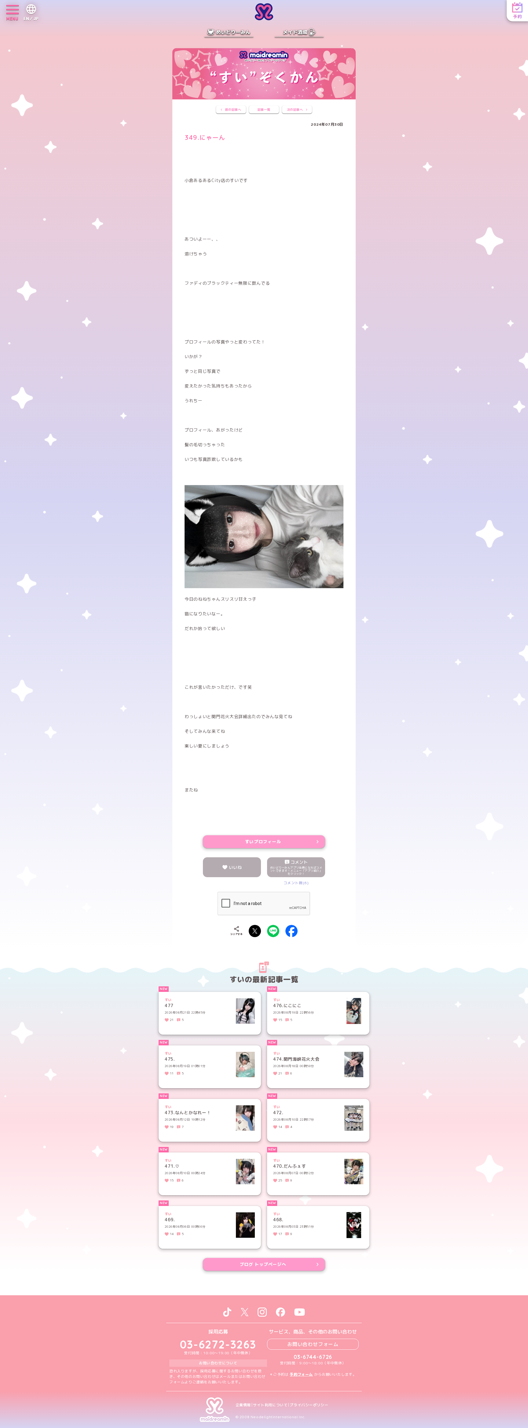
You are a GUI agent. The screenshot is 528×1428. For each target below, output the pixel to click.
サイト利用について (270, 1405)
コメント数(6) (296, 882)
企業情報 (243, 1405)
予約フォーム (301, 1374)
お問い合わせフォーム (313, 1344)
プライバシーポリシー (309, 1405)
